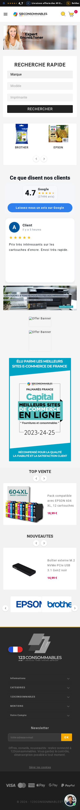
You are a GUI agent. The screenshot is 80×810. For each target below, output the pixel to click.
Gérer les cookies (40, 767)
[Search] (64, 15)
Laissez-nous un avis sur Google (40, 207)
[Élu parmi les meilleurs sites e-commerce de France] (40, 409)
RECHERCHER (40, 109)
